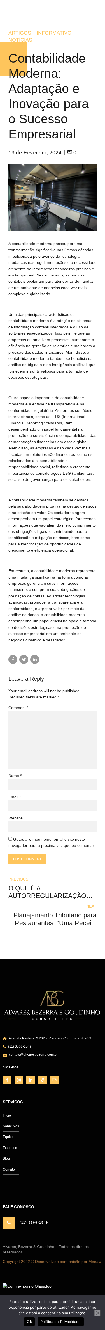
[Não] (97, 1313)
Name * (15, 775)
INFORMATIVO (54, 33)
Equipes (9, 1137)
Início (7, 1116)
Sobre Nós (11, 1126)
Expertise (10, 1148)
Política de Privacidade (60, 1321)
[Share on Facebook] (12, 659)
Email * (14, 797)
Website (15, 818)
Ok (29, 1321)
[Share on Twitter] (23, 659)
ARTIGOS (19, 33)
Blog (6, 1158)
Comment (18, 707)
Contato (9, 1169)
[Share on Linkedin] (34, 659)
